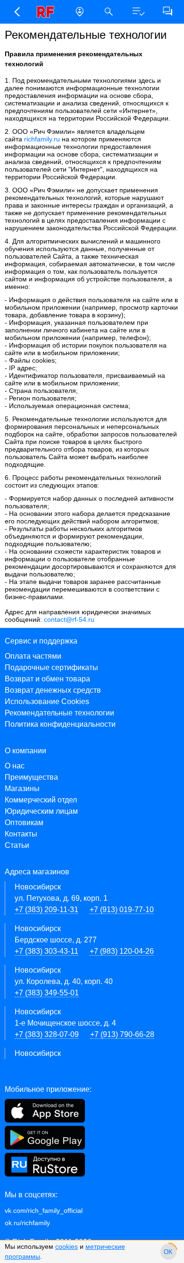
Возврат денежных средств (53, 690)
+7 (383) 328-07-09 (47, 1034)
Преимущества (31, 777)
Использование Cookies (47, 701)
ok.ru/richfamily (27, 1223)
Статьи (17, 845)
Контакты (21, 834)
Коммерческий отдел (41, 800)
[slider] (168, 1251)
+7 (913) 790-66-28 (122, 1034)
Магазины (22, 788)
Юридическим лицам (41, 811)
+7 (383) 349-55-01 (47, 993)
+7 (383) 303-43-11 (46, 951)
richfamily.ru (42, 139)
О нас (15, 766)
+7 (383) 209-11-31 (46, 910)
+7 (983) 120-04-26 (122, 951)
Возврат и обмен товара (47, 679)
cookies (66, 1246)
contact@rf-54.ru (69, 619)
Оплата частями (33, 656)
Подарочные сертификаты (51, 667)
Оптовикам (24, 823)
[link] (48, 12)
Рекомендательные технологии (59, 713)
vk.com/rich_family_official (44, 1210)
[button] (16, 12)
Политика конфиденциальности (60, 724)
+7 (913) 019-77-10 (122, 910)
